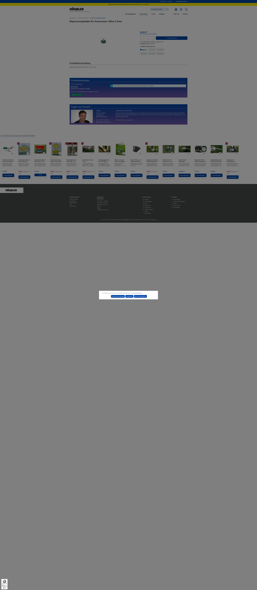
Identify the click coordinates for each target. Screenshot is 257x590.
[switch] (4, 588)
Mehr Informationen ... (138, 293)
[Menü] (7, 580)
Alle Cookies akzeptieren (140, 296)
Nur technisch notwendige (118, 296)
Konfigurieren (129, 296)
